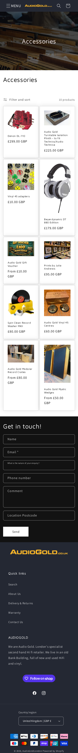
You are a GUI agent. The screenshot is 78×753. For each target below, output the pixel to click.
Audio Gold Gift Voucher (17, 264)
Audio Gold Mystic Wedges (55, 391)
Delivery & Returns (20, 603)
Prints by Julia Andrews (53, 267)
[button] (8, 5)
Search (12, 584)
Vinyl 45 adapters (19, 196)
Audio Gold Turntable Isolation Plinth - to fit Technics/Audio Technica (56, 138)
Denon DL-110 (16, 135)
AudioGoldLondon (32, 750)
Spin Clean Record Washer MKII (19, 324)
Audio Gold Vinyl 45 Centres (56, 324)
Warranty (14, 612)
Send (16, 532)
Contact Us (15, 622)
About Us (14, 594)
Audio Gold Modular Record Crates (20, 370)
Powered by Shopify (53, 750)
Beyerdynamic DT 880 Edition (55, 221)
